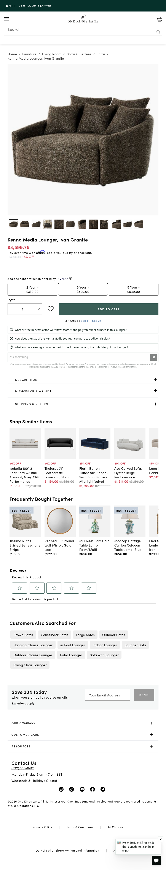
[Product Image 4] (59, 224)
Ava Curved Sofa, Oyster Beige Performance (128, 472)
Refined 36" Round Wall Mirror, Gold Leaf (59, 545)
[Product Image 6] (81, 224)
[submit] (158, 32)
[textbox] (25, 309)
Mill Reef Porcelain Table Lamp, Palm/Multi (94, 545)
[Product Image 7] (93, 224)
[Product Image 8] (104, 224)
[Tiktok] (72, 788)
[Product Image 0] (13, 224)
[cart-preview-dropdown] (159, 19)
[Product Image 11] (139, 224)
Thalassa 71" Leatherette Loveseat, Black (57, 472)
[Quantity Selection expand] (38, 309)
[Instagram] (62, 788)
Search (14, 29)
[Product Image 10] (127, 224)
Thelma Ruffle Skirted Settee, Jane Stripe (25, 545)
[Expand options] (155, 379)
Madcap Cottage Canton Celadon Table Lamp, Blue (128, 545)
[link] (83, 380)
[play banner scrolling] (13, 6)
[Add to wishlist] (51, 309)
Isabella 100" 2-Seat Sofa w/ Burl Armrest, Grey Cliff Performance (24, 475)
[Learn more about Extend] (70, 278)
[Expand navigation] (9, 18)
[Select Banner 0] (7, 6)
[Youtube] (83, 788)
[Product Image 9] (116, 224)
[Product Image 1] (24, 224)
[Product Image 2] (36, 224)
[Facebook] (93, 788)
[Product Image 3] (47, 224)
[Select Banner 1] (10, 6)
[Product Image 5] (70, 224)
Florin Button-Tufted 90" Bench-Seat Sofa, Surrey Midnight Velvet (93, 475)
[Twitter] (104, 788)
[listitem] (23, 635)
